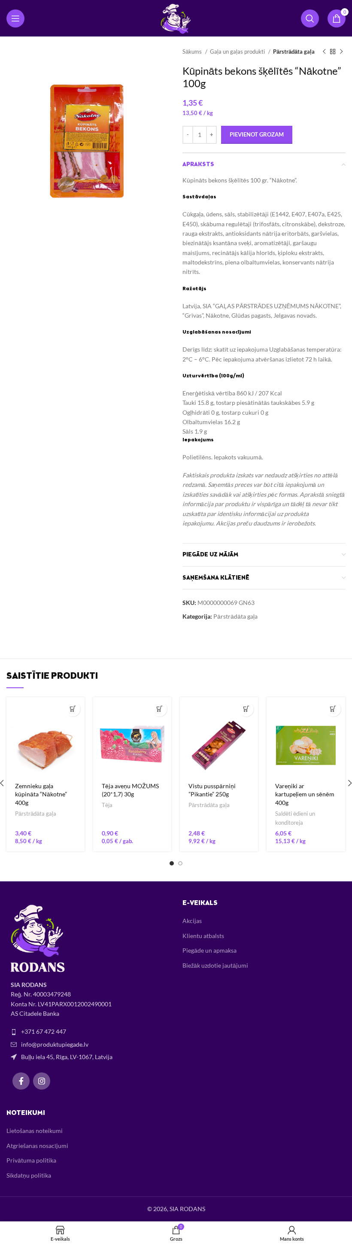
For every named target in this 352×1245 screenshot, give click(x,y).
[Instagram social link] (41, 1081)
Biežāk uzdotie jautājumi (215, 965)
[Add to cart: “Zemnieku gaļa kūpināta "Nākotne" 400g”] (72, 709)
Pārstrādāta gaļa (294, 51)
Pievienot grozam (257, 134)
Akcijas (192, 920)
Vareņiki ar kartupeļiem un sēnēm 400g (304, 794)
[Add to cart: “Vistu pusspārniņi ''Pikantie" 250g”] (246, 709)
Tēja (107, 805)
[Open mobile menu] (15, 18)
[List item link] (88, 1031)
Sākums (192, 51)
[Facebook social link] (21, 1081)
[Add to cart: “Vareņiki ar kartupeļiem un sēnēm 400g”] (333, 709)
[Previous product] (324, 52)
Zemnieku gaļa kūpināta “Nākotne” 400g (41, 794)
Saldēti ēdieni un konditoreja (295, 818)
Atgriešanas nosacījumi (37, 1145)
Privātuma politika (31, 1160)
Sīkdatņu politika (28, 1175)
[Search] (310, 18)
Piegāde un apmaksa (209, 950)
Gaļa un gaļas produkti (238, 51)
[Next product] (341, 52)
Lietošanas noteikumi (34, 1130)
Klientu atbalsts (203, 935)
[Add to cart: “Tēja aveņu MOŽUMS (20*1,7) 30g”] (159, 709)
